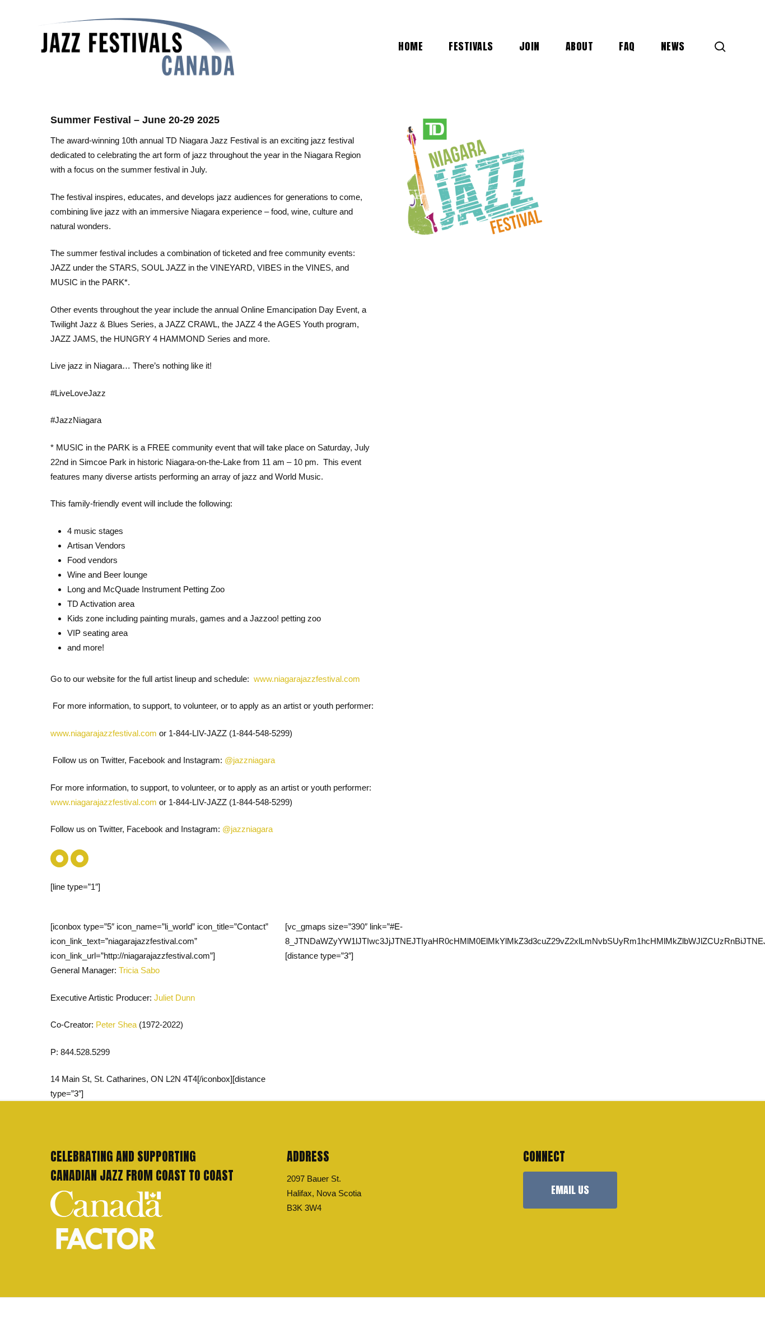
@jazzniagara (247, 829)
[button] (570, 1190)
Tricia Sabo (139, 970)
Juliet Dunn (174, 997)
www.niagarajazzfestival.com (103, 733)
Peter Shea (116, 1024)
